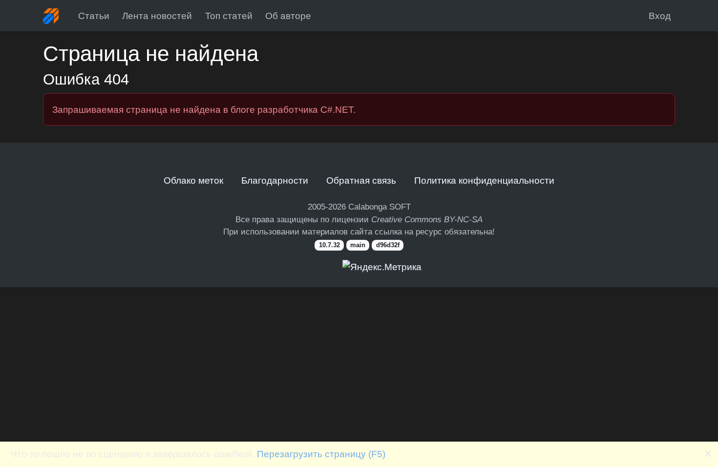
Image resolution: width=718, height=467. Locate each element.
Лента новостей (157, 15)
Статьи (93, 15)
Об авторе (288, 15)
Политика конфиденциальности (484, 180)
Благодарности (274, 180)
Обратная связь (361, 180)
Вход (660, 15)
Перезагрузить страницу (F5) (321, 453)
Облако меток (193, 180)
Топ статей (229, 15)
